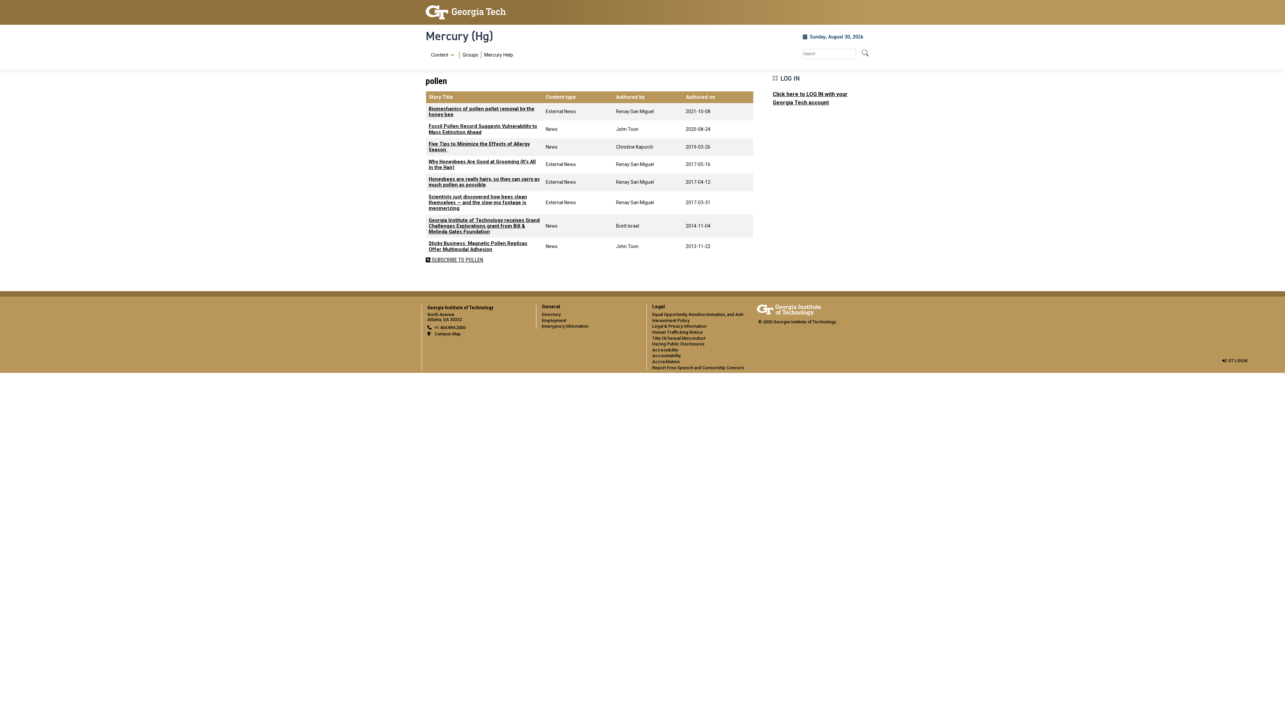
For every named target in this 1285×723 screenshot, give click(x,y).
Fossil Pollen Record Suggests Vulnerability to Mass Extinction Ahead (483, 129)
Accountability (666, 355)
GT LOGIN (1238, 360)
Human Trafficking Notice (677, 332)
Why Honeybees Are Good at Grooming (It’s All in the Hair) (482, 164)
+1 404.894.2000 (449, 327)
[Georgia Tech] (477, 12)
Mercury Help (498, 55)
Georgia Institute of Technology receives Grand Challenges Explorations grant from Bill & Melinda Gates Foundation (484, 226)
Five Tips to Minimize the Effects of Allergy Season (479, 147)
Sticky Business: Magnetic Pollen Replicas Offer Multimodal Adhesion (478, 246)
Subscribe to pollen (456, 260)
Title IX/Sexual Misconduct (678, 338)
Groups (470, 55)
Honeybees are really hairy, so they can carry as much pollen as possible (484, 182)
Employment (554, 320)
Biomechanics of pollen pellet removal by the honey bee (481, 111)
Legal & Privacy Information (679, 326)
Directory (551, 314)
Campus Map (448, 333)
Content (439, 55)
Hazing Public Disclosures (678, 343)
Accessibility (665, 349)
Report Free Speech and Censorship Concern (698, 367)
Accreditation (666, 361)
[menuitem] (471, 55)
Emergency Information (565, 326)
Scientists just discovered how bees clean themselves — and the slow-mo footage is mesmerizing (478, 203)
